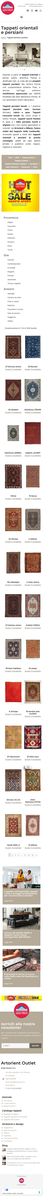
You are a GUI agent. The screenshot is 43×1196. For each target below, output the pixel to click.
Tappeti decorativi (12, 1119)
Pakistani (11, 238)
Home (3, 38)
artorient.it (10, 1085)
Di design (11, 268)
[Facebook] (28, 10)
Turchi (10, 250)
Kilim (35, 167)
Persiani (11, 242)
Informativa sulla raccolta (13, 1193)
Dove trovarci (10, 1106)
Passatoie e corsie (15, 309)
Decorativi (34, 164)
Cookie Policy (21, 1185)
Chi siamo (8, 1101)
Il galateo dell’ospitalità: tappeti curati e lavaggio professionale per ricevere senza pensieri (22, 1151)
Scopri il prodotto (13, 369)
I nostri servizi (10, 1103)
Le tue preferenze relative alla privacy (23, 1190)
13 (33, 855)
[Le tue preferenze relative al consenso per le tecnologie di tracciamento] (39, 1192)
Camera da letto (14, 297)
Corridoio (8, 1141)
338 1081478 (11, 1079)
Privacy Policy (21, 1176)
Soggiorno (12, 317)
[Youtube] (36, 10)
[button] (21, 17)
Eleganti (11, 272)
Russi (10, 246)
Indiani (10, 234)
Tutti (10, 157)
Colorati (11, 260)
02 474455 (10, 1076)
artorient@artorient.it (15, 1082)
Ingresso (11, 305)
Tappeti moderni (21, 161)
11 (25, 855)
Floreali (11, 276)
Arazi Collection (12, 167)
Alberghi (11, 294)
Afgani (10, 222)
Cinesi (10, 230)
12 (29, 855)
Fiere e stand (13, 301)
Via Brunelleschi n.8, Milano (18, 1072)
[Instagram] (32, 10)
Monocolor (25, 167)
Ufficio (10, 321)
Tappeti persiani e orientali (15, 1117)
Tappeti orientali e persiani (16, 164)
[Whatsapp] (40, 10)
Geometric (12, 280)
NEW (17, 157)
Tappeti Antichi (28, 157)
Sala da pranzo (14, 313)
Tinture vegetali (14, 283)
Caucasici (12, 226)
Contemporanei (14, 264)
